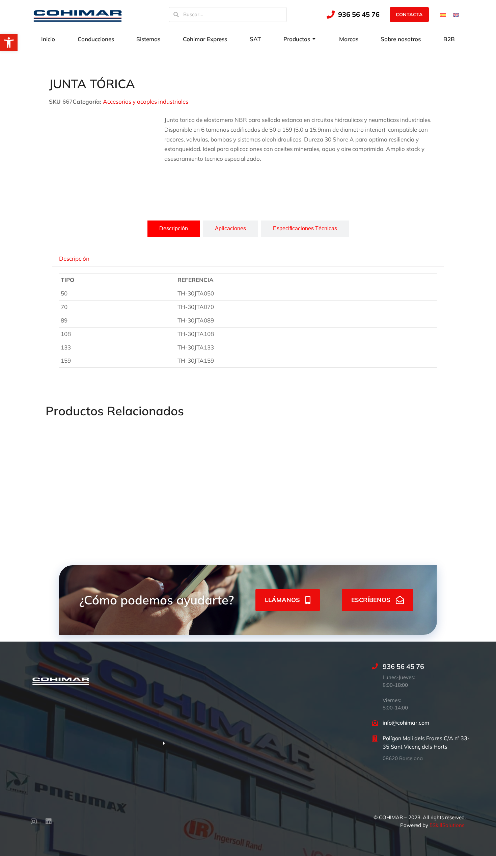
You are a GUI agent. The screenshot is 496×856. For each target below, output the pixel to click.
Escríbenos (370, 600)
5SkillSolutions (447, 825)
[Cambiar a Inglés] (455, 14)
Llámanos (282, 600)
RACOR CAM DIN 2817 (326, 491)
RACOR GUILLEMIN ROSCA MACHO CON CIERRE (407, 501)
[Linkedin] (48, 821)
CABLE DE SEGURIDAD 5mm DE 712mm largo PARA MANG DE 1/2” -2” (245, 501)
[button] (9, 42)
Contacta (409, 14)
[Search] (176, 14)
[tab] (173, 229)
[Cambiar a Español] (443, 14)
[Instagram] (33, 821)
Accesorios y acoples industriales (145, 101)
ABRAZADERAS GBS (74, 491)
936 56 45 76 (359, 14)
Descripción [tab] (74, 258)
